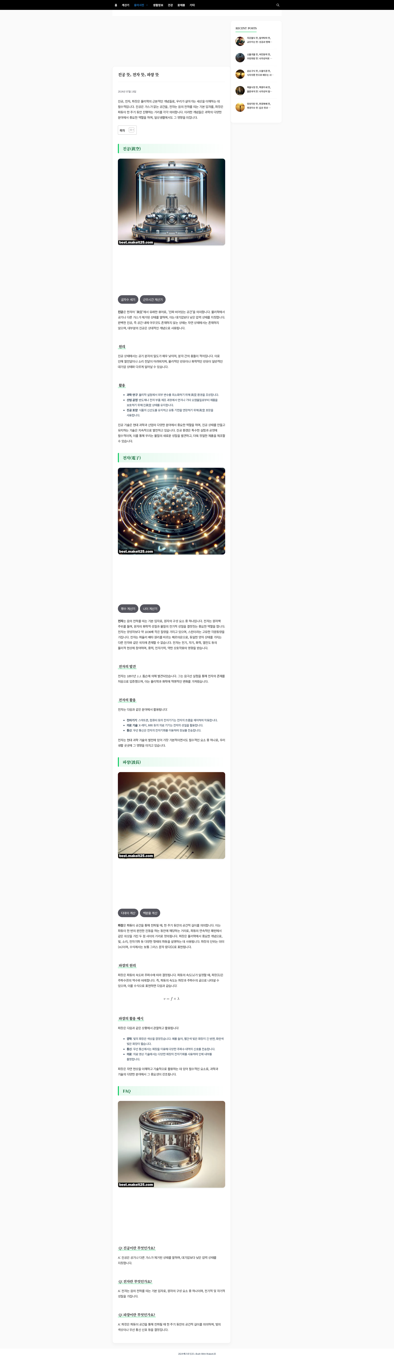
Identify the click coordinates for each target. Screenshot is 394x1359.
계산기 (125, 5)
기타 (192, 5)
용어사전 (139, 5)
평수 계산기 (128, 608)
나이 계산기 (150, 608)
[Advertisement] (171, 43)
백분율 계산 (150, 913)
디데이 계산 (128, 913)
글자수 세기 (128, 299)
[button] (278, 5)
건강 (170, 5)
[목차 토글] (130, 129)
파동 (129, 925)
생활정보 (158, 5)
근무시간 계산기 (153, 299)
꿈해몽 (181, 5)
